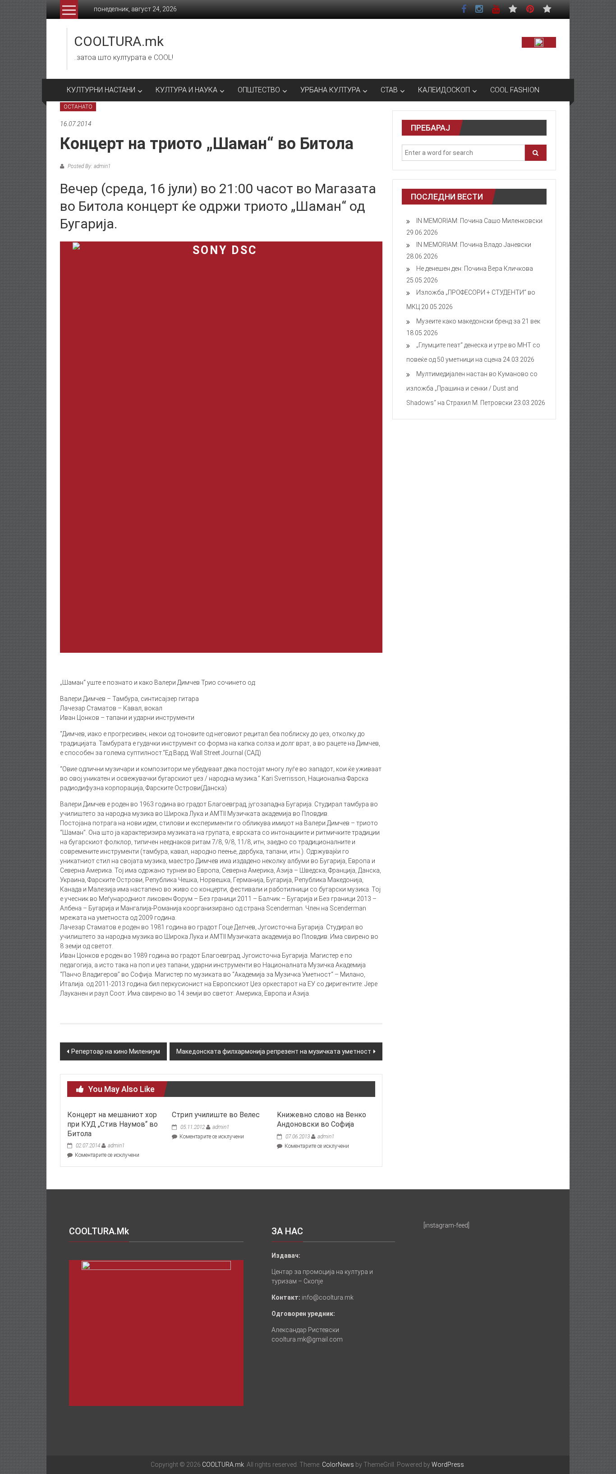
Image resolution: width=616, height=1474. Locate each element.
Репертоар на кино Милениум (115, 1051)
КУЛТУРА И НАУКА (186, 90)
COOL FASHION (514, 90)
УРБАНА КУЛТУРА (330, 90)
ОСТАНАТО (78, 107)
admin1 (116, 1145)
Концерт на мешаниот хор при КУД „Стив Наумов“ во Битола (112, 1124)
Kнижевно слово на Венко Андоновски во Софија (321, 1119)
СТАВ (389, 90)
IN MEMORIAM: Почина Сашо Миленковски (479, 220)
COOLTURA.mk (119, 41)
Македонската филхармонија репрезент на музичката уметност (273, 1051)
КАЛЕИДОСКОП (444, 90)
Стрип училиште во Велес (216, 1114)
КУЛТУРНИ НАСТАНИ (101, 90)
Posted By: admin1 (88, 166)
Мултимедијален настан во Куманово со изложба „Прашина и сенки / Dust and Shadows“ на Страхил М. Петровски (472, 388)
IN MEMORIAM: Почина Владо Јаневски (473, 244)
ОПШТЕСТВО (259, 90)
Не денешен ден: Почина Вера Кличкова (474, 268)
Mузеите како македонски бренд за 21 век (478, 321)
